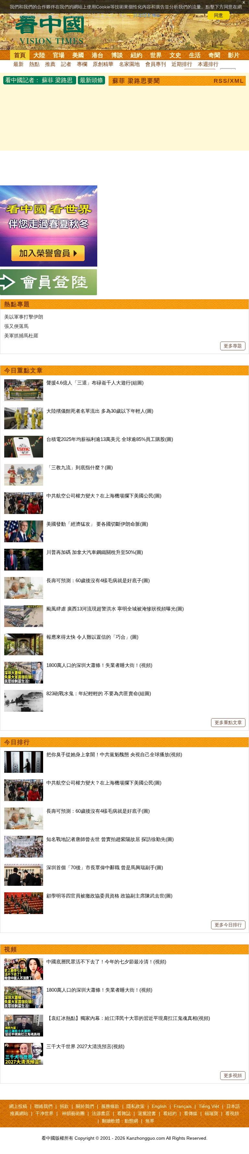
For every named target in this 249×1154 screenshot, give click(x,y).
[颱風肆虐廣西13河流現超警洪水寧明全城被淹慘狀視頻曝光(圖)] (23, 608)
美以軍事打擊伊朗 (23, 317)
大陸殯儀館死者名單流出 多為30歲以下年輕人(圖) (99, 411)
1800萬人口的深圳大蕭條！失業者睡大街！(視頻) (99, 665)
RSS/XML (229, 81)
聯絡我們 (43, 1106)
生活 (195, 55)
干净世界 (44, 1113)
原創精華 (103, 64)
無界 (149, 1120)
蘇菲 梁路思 (57, 80)
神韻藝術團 (73, 1113)
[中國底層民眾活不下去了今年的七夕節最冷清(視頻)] (23, 961)
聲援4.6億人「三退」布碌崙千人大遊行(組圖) (95, 382)
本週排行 (208, 64)
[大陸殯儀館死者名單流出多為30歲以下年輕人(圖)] (23, 411)
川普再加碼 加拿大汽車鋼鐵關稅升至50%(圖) (94, 552)
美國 (78, 55)
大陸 (39, 55)
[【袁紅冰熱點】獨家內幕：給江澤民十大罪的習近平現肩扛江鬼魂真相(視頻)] (23, 1018)
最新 (18, 64)
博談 (117, 55)
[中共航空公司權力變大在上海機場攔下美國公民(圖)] (23, 495)
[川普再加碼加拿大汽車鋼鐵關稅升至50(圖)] (23, 552)
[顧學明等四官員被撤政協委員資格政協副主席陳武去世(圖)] (23, 895)
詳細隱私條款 (147, 15)
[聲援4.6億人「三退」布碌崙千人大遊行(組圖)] (23, 382)
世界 (156, 55)
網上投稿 (18, 1106)
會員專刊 (155, 64)
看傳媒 (190, 1113)
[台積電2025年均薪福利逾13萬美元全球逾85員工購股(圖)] (23, 439)
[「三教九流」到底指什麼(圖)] (23, 467)
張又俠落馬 (16, 326)
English (159, 1106)
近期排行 (182, 64)
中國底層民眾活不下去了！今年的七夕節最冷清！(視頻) (106, 961)
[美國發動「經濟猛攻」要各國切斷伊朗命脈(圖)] (23, 524)
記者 (66, 64)
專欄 (82, 64)
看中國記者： (22, 80)
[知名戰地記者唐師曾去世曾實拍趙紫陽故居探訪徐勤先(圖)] (23, 839)
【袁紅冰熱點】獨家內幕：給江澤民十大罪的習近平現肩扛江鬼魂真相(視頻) (128, 1018)
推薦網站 (19, 1113)
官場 (59, 55)
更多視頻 (233, 1075)
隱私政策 (135, 1106)
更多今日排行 (228, 924)
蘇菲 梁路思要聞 (136, 81)
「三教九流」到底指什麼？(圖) (79, 467)
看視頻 (232, 1113)
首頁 (20, 55)
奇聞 (214, 55)
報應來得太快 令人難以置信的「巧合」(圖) (92, 637)
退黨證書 (147, 1113)
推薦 (50, 64)
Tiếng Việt (209, 1106)
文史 (175, 55)
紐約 (136, 55)
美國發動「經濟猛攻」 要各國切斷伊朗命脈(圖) (97, 524)
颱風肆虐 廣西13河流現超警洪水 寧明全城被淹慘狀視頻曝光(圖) (115, 608)
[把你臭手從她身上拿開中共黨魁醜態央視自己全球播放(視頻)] (23, 754)
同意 (218, 15)
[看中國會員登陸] (48, 282)
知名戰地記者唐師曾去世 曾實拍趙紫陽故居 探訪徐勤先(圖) (110, 839)
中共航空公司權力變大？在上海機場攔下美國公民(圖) (103, 495)
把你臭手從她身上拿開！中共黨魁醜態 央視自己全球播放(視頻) (114, 754)
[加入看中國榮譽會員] (48, 189)
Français (183, 1106)
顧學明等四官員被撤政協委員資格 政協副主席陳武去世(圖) (109, 895)
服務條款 (110, 1106)
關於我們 (85, 1106)
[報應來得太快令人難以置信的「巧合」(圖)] (23, 637)
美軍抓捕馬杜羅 (21, 335)
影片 (234, 55)
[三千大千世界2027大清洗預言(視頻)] (23, 1046)
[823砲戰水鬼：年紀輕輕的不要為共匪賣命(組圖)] (23, 693)
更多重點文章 (228, 722)
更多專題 (233, 345)
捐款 (64, 1106)
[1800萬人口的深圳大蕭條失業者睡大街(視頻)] (23, 665)
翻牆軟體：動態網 (120, 1120)
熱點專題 (17, 304)
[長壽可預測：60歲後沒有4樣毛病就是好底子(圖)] (23, 580)
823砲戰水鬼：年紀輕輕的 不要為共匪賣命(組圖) (98, 693)
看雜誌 (124, 1113)
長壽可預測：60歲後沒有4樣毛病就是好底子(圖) (98, 580)
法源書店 (101, 1113)
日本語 (233, 1106)
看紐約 (170, 1113)
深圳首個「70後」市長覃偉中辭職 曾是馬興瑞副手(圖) (104, 867)
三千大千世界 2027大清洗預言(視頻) (85, 1046)
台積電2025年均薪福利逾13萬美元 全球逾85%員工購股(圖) (109, 439)
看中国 (53, 29)
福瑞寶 (211, 1113)
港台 (97, 55)
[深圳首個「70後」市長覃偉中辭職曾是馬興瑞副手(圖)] (23, 867)
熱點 (34, 64)
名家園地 (129, 64)
